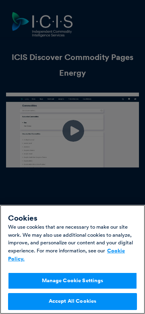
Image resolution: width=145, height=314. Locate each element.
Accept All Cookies (72, 301)
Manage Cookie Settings (73, 280)
